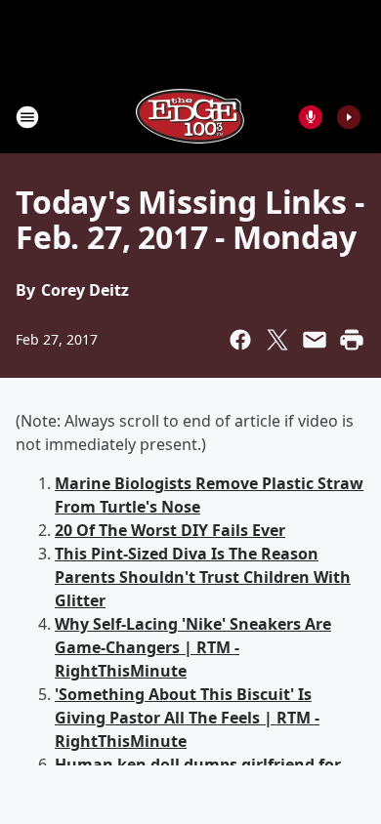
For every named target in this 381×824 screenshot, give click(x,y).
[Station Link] (190, 116)
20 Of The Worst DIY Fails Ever (170, 530)
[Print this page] (351, 339)
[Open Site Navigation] (27, 117)
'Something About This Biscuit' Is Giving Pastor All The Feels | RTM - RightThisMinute (187, 717)
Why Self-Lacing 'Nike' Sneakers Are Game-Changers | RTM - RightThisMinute (193, 647)
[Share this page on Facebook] (240, 339)
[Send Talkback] (310, 117)
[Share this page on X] (277, 339)
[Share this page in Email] (314, 339)
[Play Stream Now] (348, 117)
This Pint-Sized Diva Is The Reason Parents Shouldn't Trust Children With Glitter (203, 577)
